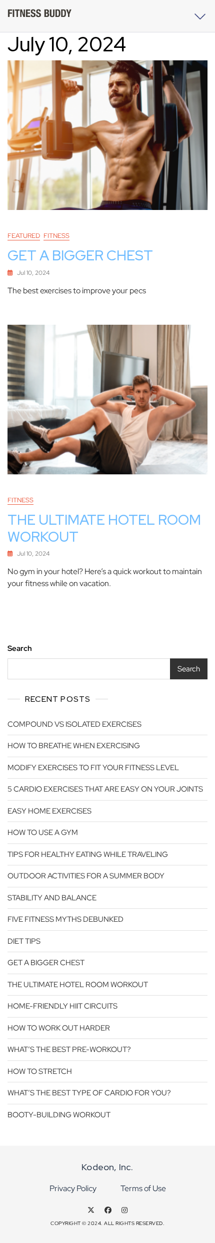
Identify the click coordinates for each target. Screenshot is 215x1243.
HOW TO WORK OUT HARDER (59, 1028)
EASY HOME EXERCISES (50, 811)
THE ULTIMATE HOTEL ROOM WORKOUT (104, 528)
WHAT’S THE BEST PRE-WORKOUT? (69, 1049)
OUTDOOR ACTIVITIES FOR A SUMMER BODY (86, 876)
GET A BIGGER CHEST (80, 255)
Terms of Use (143, 1188)
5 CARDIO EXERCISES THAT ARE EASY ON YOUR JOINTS (105, 789)
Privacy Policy (73, 1188)
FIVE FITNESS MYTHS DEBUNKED (66, 919)
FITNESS (57, 235)
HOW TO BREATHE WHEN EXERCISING (74, 746)
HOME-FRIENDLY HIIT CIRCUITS (63, 1006)
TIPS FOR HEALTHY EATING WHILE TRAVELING (88, 854)
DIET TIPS (24, 941)
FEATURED (24, 235)
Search (20, 648)
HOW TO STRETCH (40, 1071)
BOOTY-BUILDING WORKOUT (59, 1115)
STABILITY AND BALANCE (52, 898)
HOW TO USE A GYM (43, 832)
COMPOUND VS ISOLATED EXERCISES (75, 724)
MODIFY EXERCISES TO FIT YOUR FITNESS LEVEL (93, 768)
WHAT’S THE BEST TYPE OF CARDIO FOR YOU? (89, 1093)
